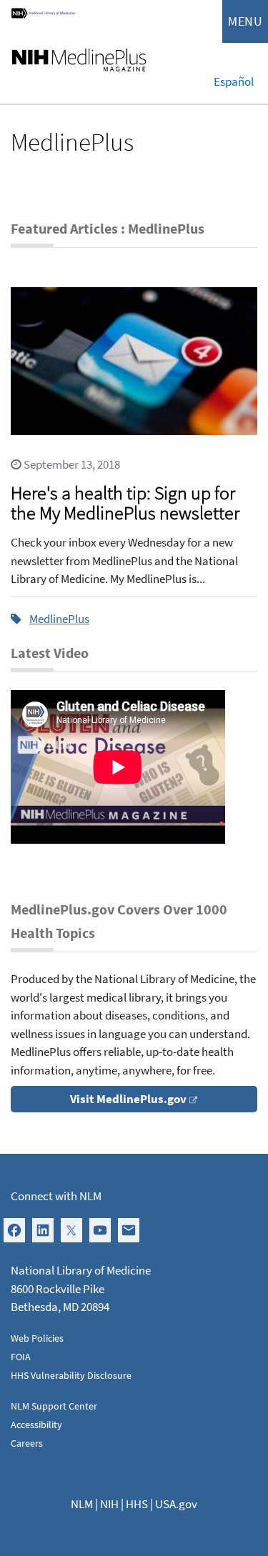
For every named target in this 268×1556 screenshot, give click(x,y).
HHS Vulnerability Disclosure (71, 1375)
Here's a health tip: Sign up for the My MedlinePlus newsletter (125, 502)
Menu (245, 21)
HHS (137, 1504)
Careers (27, 1443)
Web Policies (37, 1338)
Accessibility (36, 1424)
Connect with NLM (56, 1196)
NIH (109, 1504)
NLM (82, 1504)
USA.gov (176, 1504)
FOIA (21, 1356)
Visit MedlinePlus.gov (128, 1099)
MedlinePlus (59, 619)
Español (234, 81)
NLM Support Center (54, 1406)
